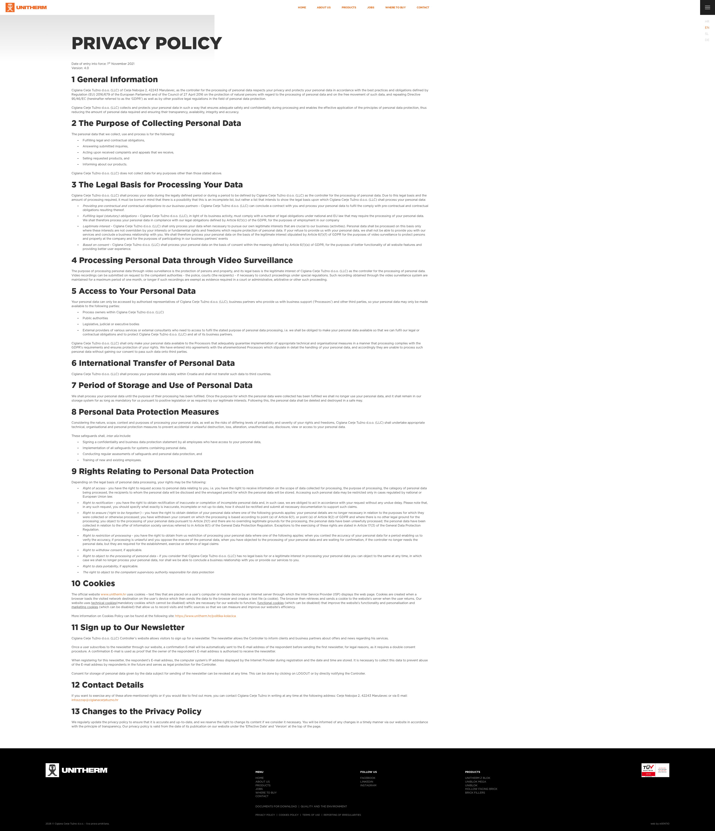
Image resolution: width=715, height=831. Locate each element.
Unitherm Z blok (477, 777)
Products (349, 7)
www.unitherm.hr (113, 594)
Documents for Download (276, 806)
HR (707, 21)
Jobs (370, 7)
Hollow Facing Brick (481, 788)
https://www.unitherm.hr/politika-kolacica (205, 616)
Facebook (367, 777)
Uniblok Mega (475, 781)
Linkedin (366, 781)
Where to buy (395, 7)
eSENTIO (664, 823)
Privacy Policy (265, 814)
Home (302, 7)
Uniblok (471, 785)
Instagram (368, 785)
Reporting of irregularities (342, 814)
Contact (423, 7)
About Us (324, 7)
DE (707, 40)
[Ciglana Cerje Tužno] (26, 7)
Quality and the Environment (324, 806)
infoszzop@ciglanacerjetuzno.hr (95, 700)
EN (707, 27)
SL (707, 34)
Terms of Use (311, 814)
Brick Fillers (475, 792)
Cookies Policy (289, 814)
